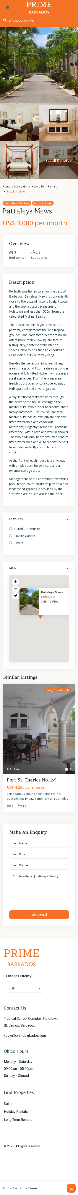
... (68, 798)
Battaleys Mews (52, 592)
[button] (48, 621)
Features (16, 519)
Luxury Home (22, 186)
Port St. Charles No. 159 (32, 780)
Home (6, 186)
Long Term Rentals (45, 186)
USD (12, 988)
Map (12, 568)
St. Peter (15, 769)
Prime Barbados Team (19, 1188)
